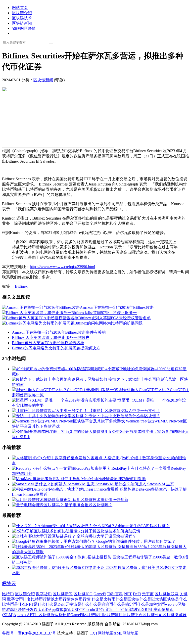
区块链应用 (93, 615)
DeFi (137, 594)
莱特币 (101, 609)
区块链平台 (133, 615)
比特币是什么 (14, 604)
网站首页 (20, 7)
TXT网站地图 (102, 633)
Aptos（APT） (26, 615)
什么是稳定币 (125, 604)
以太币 (40, 609)
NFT (128, 594)
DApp (51, 609)
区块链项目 (113, 615)
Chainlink (114, 609)
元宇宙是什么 (77, 604)
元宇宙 (148, 594)
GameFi (100, 594)
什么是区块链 (127, 599)
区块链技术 (22, 18)
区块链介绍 (22, 13)
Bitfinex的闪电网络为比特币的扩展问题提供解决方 (56, 348)
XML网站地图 (126, 633)
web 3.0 (171, 604)
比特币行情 (41, 599)
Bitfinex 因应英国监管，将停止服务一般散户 (50, 337)
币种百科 (115, 594)
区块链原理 (48, 615)
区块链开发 (24, 609)
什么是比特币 (103, 599)
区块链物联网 (167, 594)
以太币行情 (61, 599)
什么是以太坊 (151, 599)
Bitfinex (21, 286)
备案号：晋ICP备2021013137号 (29, 633)
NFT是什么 (36, 604)
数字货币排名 (19, 599)
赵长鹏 (64, 615)
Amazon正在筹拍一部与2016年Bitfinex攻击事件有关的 (59, 332)
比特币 (8, 594)
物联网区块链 (24, 28)
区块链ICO (83, 594)
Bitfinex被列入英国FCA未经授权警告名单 (48, 343)
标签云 (9, 583)
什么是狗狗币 (101, 604)
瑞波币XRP (140, 609)
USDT (77, 609)
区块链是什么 (175, 599)
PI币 (126, 609)
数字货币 (44, 594)
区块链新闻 (22, 23)
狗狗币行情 (81, 599)
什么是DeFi (55, 604)
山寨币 (156, 609)
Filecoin (88, 609)
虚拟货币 (64, 609)
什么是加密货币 (151, 604)
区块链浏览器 (175, 615)
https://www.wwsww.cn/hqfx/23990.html (62, 267)
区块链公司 (153, 615)
